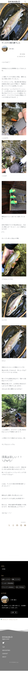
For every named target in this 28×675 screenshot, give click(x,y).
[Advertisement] (14, 542)
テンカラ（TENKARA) (7, 583)
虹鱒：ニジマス (6, 579)
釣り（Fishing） (20, 587)
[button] (9, 525)
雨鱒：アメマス (16, 579)
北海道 (23, 54)
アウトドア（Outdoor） (8, 587)
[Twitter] (3, 643)
